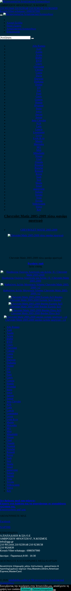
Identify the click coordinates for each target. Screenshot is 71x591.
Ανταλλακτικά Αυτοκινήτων (21, 28)
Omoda (39, 162)
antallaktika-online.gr (20, 580)
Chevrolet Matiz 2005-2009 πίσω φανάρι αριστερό (35, 218)
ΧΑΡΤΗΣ (5, 527)
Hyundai (38, 105)
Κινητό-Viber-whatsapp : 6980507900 (20, 11)
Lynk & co (38, 138)
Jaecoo (38, 114)
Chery (39, 63)
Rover (39, 174)
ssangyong (38, 188)
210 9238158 (36, 8)
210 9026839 (50, 8)
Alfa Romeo (38, 46)
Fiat (39, 90)
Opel (38, 159)
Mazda (38, 141)
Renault (39, 171)
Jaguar (39, 117)
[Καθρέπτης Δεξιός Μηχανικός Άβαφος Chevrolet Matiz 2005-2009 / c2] (35, 287)
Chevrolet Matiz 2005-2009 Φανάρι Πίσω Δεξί (35, 313)
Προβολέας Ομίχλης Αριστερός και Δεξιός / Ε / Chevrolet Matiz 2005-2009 (35, 279)
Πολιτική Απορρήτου (42, 589)
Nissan (38, 156)
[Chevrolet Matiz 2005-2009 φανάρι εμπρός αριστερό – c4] (35, 317)
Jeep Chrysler (39, 120)
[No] (54, 590)
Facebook (5, 521)
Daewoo (38, 78)
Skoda (39, 183)
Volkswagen (38, 203)
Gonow (39, 99)
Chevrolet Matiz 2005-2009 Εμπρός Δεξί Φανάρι (35, 300)
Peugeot (39, 165)
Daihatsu (38, 81)
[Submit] (32, 38)
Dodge (38, 84)
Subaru (39, 191)
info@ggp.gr (6, 541)
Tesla (39, 197)
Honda (38, 102)
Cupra (39, 72)
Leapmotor (39, 132)
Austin (38, 51)
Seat (39, 180)
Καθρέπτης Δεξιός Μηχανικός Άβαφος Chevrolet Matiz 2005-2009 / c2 (35, 292)
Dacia (39, 75)
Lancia (38, 129)
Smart (39, 185)
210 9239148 (21, 8)
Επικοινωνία (13, 31)
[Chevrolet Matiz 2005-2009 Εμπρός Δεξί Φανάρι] (35, 297)
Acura (39, 54)
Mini (38, 150)
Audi (38, 48)
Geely (39, 96)
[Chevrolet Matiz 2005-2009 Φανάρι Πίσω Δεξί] (35, 310)
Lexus (39, 135)
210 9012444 (7, 8)
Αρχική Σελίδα (14, 22)
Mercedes (39, 144)
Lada (38, 126)
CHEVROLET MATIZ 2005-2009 (38, 229)
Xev (39, 209)
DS (39, 87)
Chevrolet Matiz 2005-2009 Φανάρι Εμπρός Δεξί (35, 306)
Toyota (38, 200)
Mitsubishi (38, 153)
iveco (39, 111)
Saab (38, 177)
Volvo (39, 206)
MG (39, 147)
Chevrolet (39, 66)
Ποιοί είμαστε (14, 25)
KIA (38, 123)
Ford (38, 93)
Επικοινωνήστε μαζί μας (13, 509)
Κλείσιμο (26, 589)
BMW (39, 57)
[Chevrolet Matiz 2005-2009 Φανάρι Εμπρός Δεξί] (35, 303)
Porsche (39, 168)
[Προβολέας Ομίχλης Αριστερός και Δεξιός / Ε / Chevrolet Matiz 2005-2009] (35, 274)
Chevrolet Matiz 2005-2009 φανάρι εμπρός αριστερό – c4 (35, 319)
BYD (39, 60)
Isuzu (39, 108)
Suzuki (38, 194)
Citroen (39, 69)
